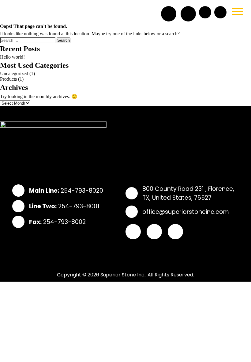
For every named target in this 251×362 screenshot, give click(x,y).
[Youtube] (175, 231)
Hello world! (12, 57)
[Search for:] (28, 40)
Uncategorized (14, 73)
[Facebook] (168, 13)
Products (8, 79)
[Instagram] (188, 13)
